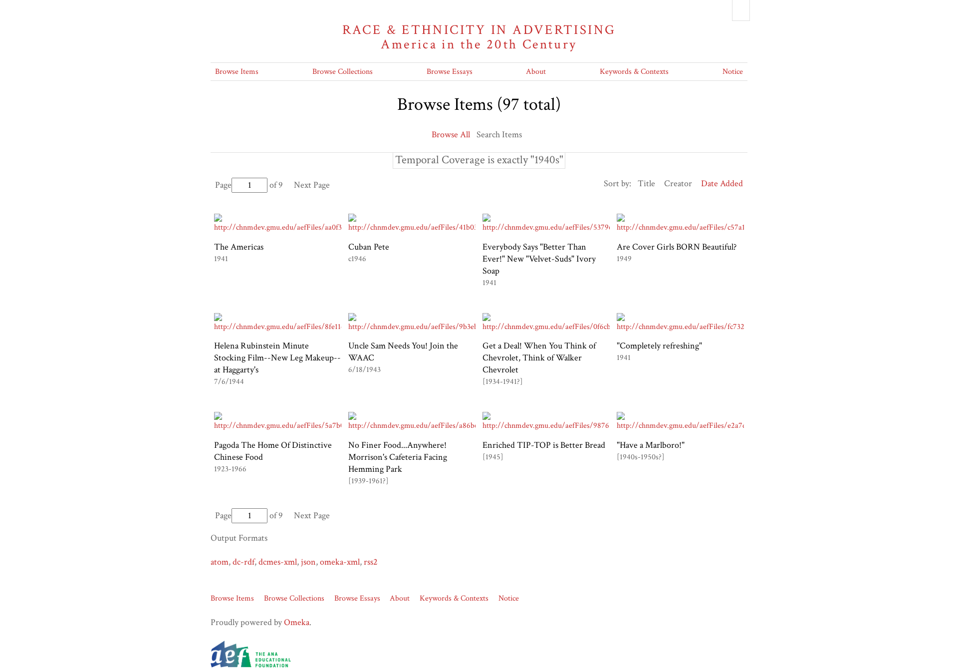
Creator (678, 183)
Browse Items (236, 71)
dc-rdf (243, 562)
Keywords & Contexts (634, 71)
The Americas (238, 247)
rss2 (371, 562)
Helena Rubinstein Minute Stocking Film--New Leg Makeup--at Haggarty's (277, 357)
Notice (732, 71)
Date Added (722, 183)
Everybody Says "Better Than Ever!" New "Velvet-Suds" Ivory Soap (539, 259)
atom (220, 562)
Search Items (499, 134)
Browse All (451, 134)
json (308, 562)
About (536, 71)
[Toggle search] (741, 10)
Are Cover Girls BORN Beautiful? (676, 247)
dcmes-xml (277, 562)
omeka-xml (340, 562)
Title (646, 183)
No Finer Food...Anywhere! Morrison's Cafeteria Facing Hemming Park (397, 457)
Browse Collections (342, 71)
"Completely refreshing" (659, 345)
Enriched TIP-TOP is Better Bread (543, 445)
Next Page (312, 185)
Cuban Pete (368, 247)
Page (223, 185)
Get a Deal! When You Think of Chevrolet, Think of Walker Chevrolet (539, 357)
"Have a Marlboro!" (651, 445)
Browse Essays (450, 71)
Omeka (296, 622)
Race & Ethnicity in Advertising (479, 37)
